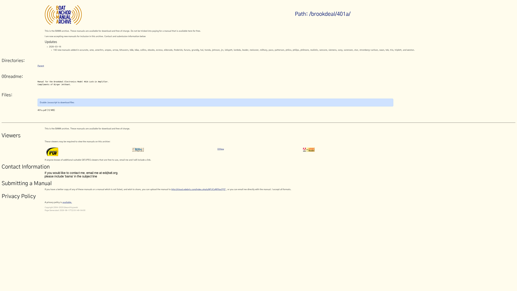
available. (67, 202)
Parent (41, 66)
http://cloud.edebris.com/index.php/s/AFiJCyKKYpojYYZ (198, 189)
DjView (220, 149)
